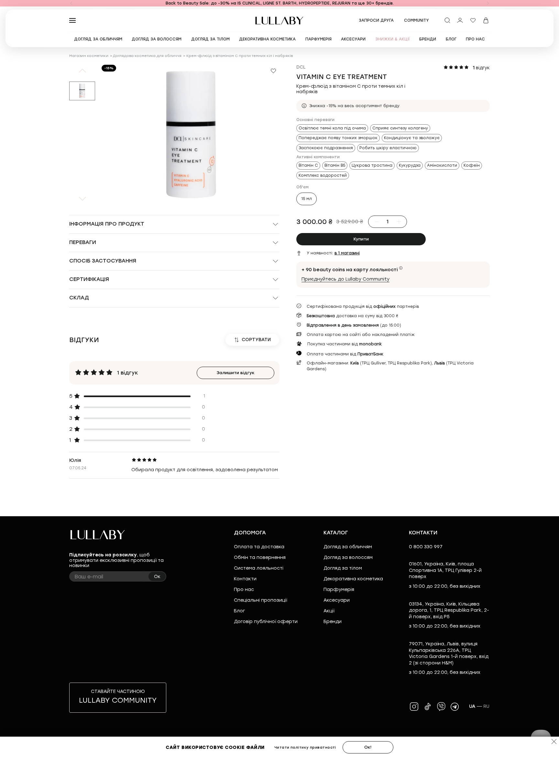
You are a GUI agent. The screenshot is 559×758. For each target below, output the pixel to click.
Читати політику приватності (305, 747)
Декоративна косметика (353, 579)
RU (486, 706)
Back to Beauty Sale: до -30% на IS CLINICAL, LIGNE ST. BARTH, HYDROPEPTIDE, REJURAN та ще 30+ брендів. (280, 3)
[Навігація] (71, 3)
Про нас (244, 589)
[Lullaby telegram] (455, 706)
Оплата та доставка (259, 547)
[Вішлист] (473, 20)
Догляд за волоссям (348, 557)
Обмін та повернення (260, 557)
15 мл (306, 198)
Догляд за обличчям (347, 547)
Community (416, 20)
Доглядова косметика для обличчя (147, 56)
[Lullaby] (279, 21)
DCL (301, 67)
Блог (239, 611)
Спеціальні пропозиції (260, 600)
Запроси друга (376, 20)
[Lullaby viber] (441, 706)
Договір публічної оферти (266, 621)
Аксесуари (336, 600)
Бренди (332, 621)
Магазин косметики (88, 56)
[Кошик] (486, 20)
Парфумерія (338, 589)
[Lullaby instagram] (414, 706)
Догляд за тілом (342, 568)
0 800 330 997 (426, 547)
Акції (328, 611)
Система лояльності (258, 568)
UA (472, 706)
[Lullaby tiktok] (427, 706)
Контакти (245, 579)
